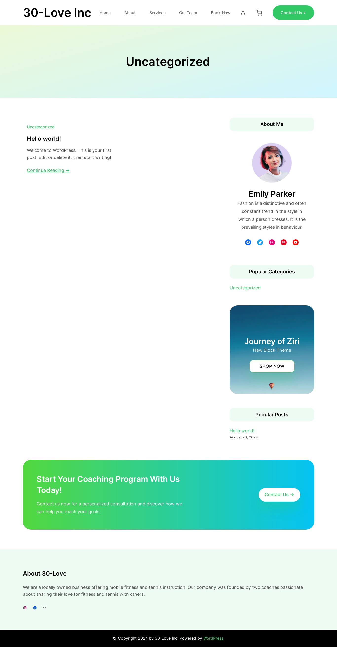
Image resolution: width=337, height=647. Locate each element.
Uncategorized (41, 126)
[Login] (243, 12)
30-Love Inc (57, 12)
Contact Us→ (293, 12)
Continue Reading (45, 170)
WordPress (213, 638)
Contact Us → (279, 494)
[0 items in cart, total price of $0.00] (258, 12)
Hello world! (44, 138)
